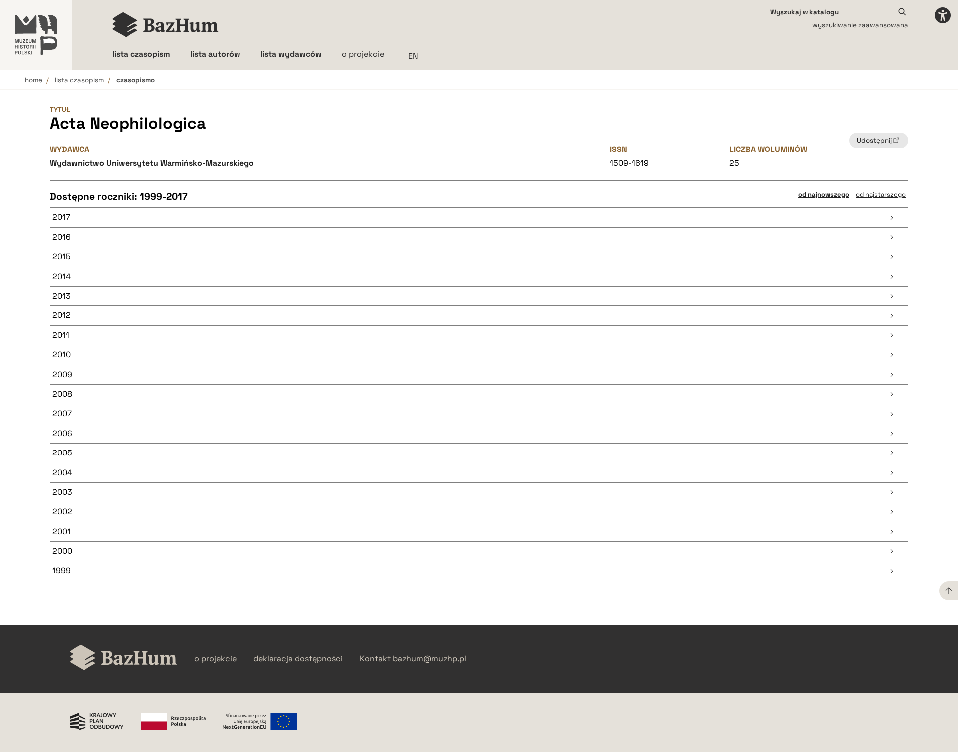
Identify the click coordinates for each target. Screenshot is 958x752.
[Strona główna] (165, 25)
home (33, 80)
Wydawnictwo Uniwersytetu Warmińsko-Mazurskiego (152, 163)
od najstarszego (881, 194)
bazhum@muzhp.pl (429, 658)
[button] (479, 217)
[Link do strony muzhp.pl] (36, 35)
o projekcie (363, 54)
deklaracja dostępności (298, 658)
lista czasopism (79, 80)
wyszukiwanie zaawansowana (860, 25)
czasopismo (135, 80)
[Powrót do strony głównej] (123, 658)
